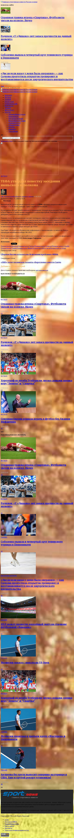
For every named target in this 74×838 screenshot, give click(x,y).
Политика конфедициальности (17, 830)
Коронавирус (13, 116)
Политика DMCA (11, 822)
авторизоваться (42, 270)
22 (2, 390)
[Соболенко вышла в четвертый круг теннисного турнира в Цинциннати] (5, 50)
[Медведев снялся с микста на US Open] (18, 656)
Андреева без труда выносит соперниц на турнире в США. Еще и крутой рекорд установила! (34, 776)
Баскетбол (9, 102)
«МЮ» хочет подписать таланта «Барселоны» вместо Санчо (31, 262)
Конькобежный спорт (17, 121)
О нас (7, 820)
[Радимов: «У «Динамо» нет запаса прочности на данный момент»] (5, 32)
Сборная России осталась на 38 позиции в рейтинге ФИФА (29, 254)
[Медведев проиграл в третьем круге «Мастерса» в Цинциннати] (18, 730)
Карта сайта (9, 826)
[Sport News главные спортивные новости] (20, 798)
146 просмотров (7, 196)
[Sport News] (19, 2)
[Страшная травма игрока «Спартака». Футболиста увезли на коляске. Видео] (5, 13)
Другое (8, 112)
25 (2, 595)
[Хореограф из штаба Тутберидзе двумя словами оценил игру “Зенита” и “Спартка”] (18, 374)
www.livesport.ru (17, 242)
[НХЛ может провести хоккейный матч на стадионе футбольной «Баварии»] (18, 618)
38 (2, 784)
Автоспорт (9, 110)
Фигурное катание (15, 119)
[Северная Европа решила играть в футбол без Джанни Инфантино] (18, 412)
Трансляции (13, 131)
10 (2, 313)
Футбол (8, 97)
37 (2, 746)
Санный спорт (14, 125)
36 (2, 428)
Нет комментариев (26, 196)
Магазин (8, 95)
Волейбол (9, 106)
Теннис (8, 108)
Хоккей (8, 99)
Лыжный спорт (14, 123)
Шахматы (12, 129)
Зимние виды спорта (16, 114)
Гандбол (11, 127)
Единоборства (11, 104)
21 (2, 352)
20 (2, 669)
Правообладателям (12, 824)
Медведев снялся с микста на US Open (25, 662)
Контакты (8, 828)
